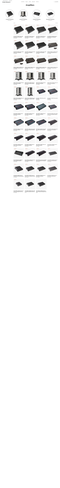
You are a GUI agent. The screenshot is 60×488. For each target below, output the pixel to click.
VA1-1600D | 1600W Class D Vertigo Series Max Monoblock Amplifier (19, 176)
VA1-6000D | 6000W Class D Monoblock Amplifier (40, 176)
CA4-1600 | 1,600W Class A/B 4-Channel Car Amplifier (30, 52)
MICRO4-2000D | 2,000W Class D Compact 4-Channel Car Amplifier (41, 67)
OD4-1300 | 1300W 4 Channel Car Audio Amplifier (18, 129)
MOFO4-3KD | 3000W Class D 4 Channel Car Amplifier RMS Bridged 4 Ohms (30, 98)
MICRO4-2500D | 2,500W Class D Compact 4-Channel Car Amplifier (52, 67)
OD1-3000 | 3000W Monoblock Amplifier (52, 98)
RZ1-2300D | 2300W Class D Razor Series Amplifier (18, 145)
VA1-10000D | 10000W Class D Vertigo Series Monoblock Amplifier (52, 160)
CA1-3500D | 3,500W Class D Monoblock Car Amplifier (29, 37)
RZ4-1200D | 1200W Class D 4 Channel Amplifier (41, 145)
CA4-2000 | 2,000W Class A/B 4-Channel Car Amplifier (41, 52)
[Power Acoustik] (6, 2)
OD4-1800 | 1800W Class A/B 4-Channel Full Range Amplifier (30, 129)
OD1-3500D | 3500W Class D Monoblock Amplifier (18, 114)
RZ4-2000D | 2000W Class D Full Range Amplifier (52, 145)
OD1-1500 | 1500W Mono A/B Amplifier (40, 98)
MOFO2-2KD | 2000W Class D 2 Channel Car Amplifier (52, 83)
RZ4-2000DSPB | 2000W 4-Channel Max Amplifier (18, 160)
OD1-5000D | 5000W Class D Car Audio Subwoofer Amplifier (29, 114)
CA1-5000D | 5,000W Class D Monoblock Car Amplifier (41, 37)
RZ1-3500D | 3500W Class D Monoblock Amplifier (29, 145)
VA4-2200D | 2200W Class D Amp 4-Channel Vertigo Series (41, 191)
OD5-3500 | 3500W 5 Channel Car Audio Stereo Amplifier (41, 129)
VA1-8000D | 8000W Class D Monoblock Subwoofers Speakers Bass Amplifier (52, 176)
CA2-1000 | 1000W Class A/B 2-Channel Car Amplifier (19, 52)
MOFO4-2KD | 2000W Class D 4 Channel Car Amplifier (19, 98)
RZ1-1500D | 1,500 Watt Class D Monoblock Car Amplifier (52, 129)
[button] (23, 2)
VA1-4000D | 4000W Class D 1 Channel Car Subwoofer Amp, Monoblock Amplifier (30, 176)
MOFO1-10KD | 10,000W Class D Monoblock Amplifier (19, 83)
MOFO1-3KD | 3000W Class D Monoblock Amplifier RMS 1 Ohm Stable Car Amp (29, 83)
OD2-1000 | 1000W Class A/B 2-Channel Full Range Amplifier (52, 114)
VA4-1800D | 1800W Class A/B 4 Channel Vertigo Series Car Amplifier (30, 191)
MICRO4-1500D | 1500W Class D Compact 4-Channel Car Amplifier (30, 67)
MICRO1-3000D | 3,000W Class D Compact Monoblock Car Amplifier (52, 52)
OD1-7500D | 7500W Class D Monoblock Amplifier (40, 114)
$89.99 (37, 192)
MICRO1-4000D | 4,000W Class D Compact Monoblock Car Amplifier (19, 67)
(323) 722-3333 (10, 0)
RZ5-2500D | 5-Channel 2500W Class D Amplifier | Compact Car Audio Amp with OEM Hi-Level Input (41, 160)
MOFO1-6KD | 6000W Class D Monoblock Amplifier (41, 83)
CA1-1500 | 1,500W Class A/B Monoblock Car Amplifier (18, 37)
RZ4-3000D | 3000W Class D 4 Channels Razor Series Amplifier (30, 160)
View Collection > (10, 20)
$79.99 (25, 192)
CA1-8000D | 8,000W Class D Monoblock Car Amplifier (52, 37)
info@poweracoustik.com (5, 0)
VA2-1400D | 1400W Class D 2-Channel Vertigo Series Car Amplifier (19, 191)
